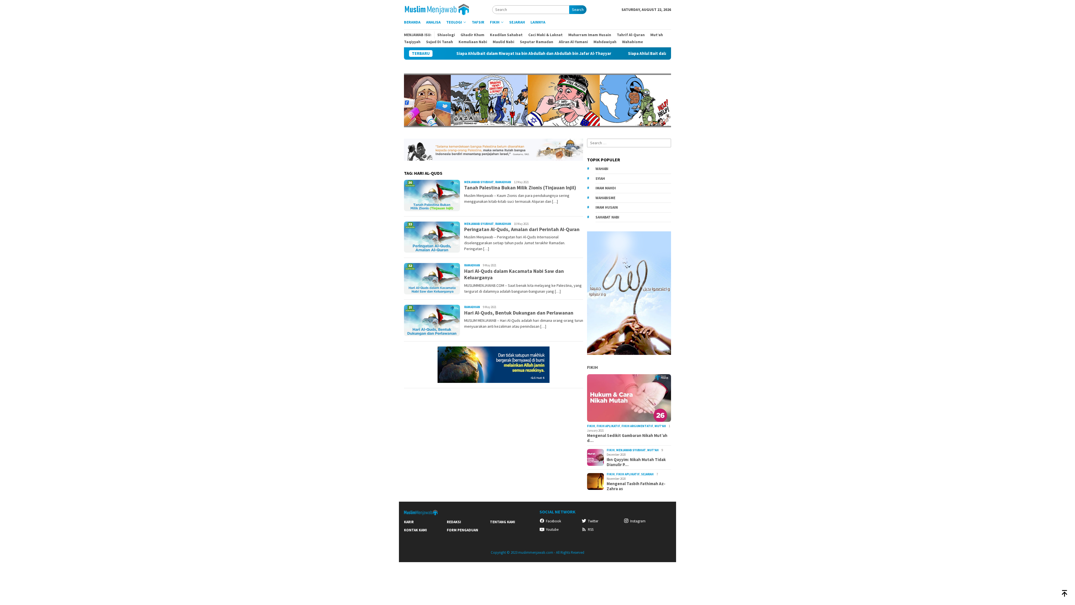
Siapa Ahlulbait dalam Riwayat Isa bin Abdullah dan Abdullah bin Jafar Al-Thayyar (495, 53)
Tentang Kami (502, 522)
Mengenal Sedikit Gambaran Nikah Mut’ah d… (627, 438)
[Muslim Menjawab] (440, 8)
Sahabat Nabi (607, 217)
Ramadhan (503, 182)
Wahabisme (605, 198)
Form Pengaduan (462, 530)
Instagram (638, 521)
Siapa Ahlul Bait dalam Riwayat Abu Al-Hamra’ (633, 53)
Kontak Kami (415, 530)
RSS (590, 529)
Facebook (553, 521)
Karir (409, 522)
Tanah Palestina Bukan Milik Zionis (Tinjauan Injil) (520, 187)
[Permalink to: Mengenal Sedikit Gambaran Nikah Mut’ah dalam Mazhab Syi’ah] (629, 398)
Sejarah (647, 474)
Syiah (600, 178)
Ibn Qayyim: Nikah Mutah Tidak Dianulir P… (636, 462)
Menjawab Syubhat (479, 182)
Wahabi (601, 168)
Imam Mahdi (605, 188)
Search (578, 9)
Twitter (593, 521)
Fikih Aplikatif (608, 426)
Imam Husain (606, 207)
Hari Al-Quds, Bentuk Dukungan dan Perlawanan (518, 313)
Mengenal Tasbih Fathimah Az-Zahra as (636, 486)
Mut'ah (660, 426)
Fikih (592, 367)
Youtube (552, 529)
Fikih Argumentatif (637, 426)
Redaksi (454, 522)
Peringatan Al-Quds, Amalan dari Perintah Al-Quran (521, 229)
